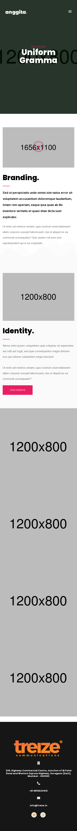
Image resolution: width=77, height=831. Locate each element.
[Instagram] (43, 815)
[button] (70, 11)
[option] (38, 57)
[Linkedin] (34, 815)
